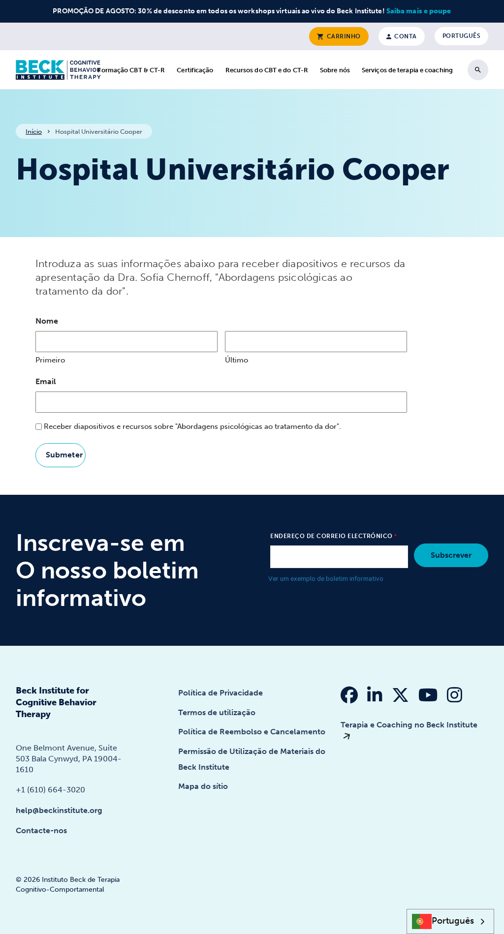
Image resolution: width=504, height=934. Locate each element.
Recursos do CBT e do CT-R (267, 70)
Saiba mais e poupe (418, 11)
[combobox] (451, 921)
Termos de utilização (216, 712)
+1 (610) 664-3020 (50, 789)
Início (34, 131)
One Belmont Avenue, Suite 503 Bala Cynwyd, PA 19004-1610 (69, 758)
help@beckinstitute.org (59, 810)
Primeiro (50, 360)
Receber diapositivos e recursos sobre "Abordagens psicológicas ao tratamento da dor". (192, 426)
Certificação (195, 70)
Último (236, 360)
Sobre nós (335, 70)
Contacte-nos (41, 830)
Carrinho (343, 36)
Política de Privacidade (220, 692)
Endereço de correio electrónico (331, 536)
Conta (405, 36)
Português (461, 35)
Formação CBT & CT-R (131, 70)
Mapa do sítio (203, 786)
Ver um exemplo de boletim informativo (325, 578)
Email (45, 381)
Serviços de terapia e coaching (407, 70)
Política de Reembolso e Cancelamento (251, 731)
